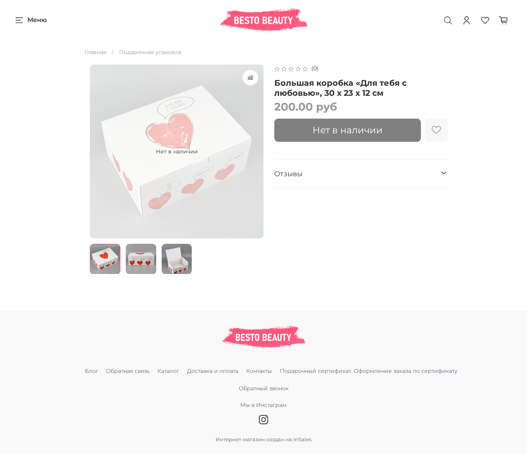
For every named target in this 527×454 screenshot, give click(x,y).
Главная (95, 52)
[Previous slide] (101, 151)
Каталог (168, 370)
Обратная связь (128, 370)
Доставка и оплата (212, 370)
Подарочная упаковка (150, 52)
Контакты (259, 370)
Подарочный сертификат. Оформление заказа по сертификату (369, 370)
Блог (91, 370)
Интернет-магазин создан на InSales (263, 439)
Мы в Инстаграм (263, 404)
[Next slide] (253, 151)
